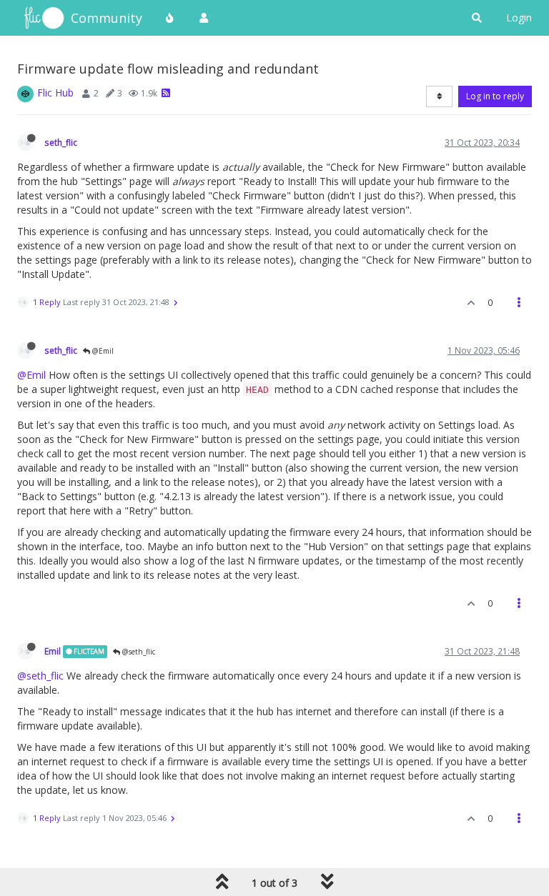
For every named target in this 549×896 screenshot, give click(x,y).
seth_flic (60, 142)
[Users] (204, 18)
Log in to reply (495, 96)
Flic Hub (55, 92)
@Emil (102, 351)
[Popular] (170, 18)
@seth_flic (137, 652)
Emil (52, 651)
